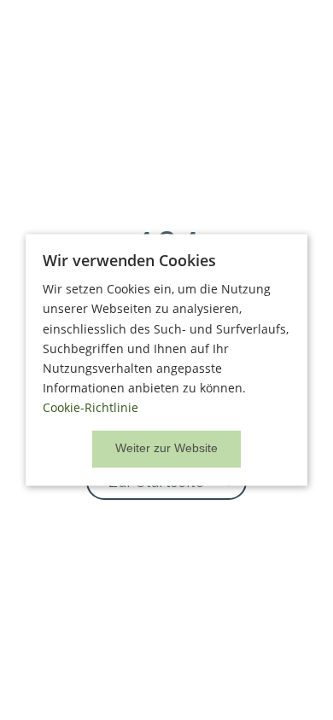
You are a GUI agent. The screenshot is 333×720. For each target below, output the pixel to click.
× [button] (166, 449)
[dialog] (166, 359)
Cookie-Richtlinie (90, 407)
